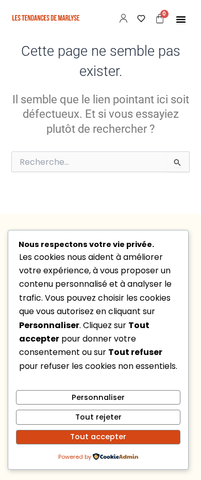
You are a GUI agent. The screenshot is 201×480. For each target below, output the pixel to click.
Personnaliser (98, 397)
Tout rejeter (98, 417)
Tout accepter (98, 436)
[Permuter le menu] (181, 19)
